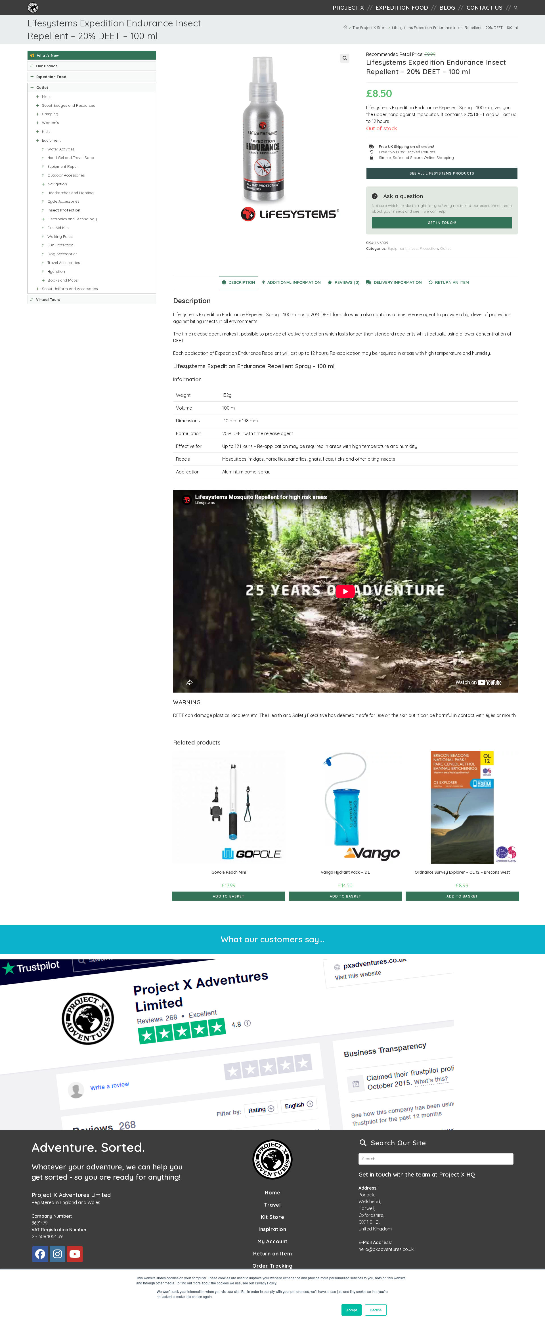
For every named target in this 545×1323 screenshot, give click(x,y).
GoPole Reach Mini (228, 872)
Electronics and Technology (72, 219)
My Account (272, 1241)
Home (272, 1192)
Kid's (46, 131)
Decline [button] (376, 1309)
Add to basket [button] (228, 896)
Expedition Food (51, 76)
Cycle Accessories (63, 201)
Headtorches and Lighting (70, 192)
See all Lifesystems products (442, 173)
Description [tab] (241, 282)
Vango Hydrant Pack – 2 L (345, 872)
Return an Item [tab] (451, 282)
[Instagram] (57, 1254)
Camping (50, 114)
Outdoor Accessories (66, 175)
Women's (50, 122)
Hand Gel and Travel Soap (70, 157)
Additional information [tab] (293, 282)
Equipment (397, 248)
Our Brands (47, 66)
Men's (47, 96)
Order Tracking (272, 1266)
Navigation (57, 184)
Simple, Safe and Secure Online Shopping (416, 157)
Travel (272, 1205)
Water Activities (60, 149)
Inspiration (272, 1229)
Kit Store (272, 1217)
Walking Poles (59, 236)
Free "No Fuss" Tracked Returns (407, 152)
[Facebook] (40, 1254)
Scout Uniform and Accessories (70, 288)
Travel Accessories (63, 262)
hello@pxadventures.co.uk (386, 1249)
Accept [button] (351, 1309)
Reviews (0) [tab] (346, 282)
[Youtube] (75, 1254)
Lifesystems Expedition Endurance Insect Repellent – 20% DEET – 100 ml (455, 27)
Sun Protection (60, 245)
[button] (344, 58)
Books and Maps (62, 280)
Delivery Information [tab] (397, 282)
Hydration (56, 271)
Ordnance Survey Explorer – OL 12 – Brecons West (462, 872)
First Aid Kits (57, 227)
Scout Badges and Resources (68, 105)
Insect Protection (423, 248)
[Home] (345, 27)
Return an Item (272, 1253)
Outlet (445, 248)
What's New (48, 55)
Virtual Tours (48, 299)
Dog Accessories (62, 253)
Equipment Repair (63, 166)
